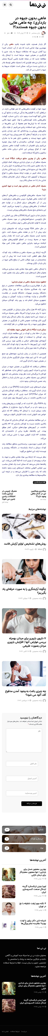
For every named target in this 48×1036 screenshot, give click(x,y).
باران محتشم (36, 33)
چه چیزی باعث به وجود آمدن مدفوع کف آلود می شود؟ (25, 693)
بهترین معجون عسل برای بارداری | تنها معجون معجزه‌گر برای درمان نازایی (33, 872)
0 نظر (8, 33)
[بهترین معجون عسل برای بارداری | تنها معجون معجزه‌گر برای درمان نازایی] (8, 874)
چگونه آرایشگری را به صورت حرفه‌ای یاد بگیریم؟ (24, 591)
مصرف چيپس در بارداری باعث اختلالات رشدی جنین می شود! (9, 496)
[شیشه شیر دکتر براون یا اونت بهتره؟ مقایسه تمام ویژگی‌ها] (8, 925)
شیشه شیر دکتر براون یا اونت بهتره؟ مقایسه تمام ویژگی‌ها (33, 922)
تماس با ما (5, 1031)
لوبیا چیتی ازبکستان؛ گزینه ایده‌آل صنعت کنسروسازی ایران (34, 889)
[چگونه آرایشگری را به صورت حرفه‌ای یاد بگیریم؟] (24, 571)
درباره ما (24, 1031)
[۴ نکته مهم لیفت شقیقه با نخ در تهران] (8, 908)
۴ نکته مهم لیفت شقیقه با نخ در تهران (32, 905)
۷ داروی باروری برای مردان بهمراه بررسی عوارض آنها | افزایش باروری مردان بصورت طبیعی (26, 642)
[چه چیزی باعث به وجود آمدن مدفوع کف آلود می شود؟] (24, 673)
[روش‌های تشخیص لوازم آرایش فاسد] (24, 526)
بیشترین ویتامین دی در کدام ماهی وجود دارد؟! (38, 495)
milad (40, 549)
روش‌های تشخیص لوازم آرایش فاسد (25, 544)
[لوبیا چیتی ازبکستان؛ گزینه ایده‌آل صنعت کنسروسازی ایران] (8, 891)
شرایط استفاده (9, 962)
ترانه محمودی (37, 598)
